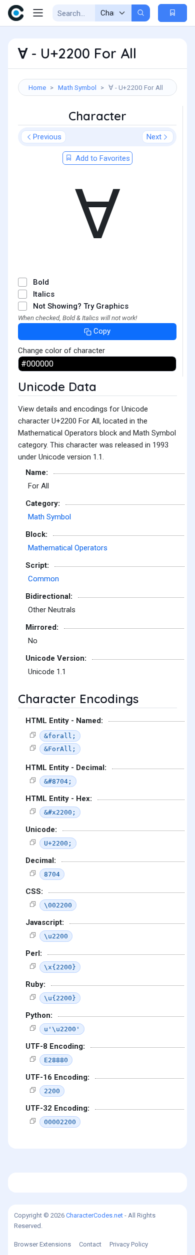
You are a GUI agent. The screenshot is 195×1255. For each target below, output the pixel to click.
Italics (43, 294)
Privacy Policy (129, 1244)
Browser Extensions (42, 1244)
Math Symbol (77, 87)
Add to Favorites (102, 158)
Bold (41, 282)
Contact (90, 1244)
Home (37, 87)
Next (154, 136)
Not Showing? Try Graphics (80, 306)
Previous (47, 136)
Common (43, 578)
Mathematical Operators (68, 547)
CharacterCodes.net (94, 1215)
